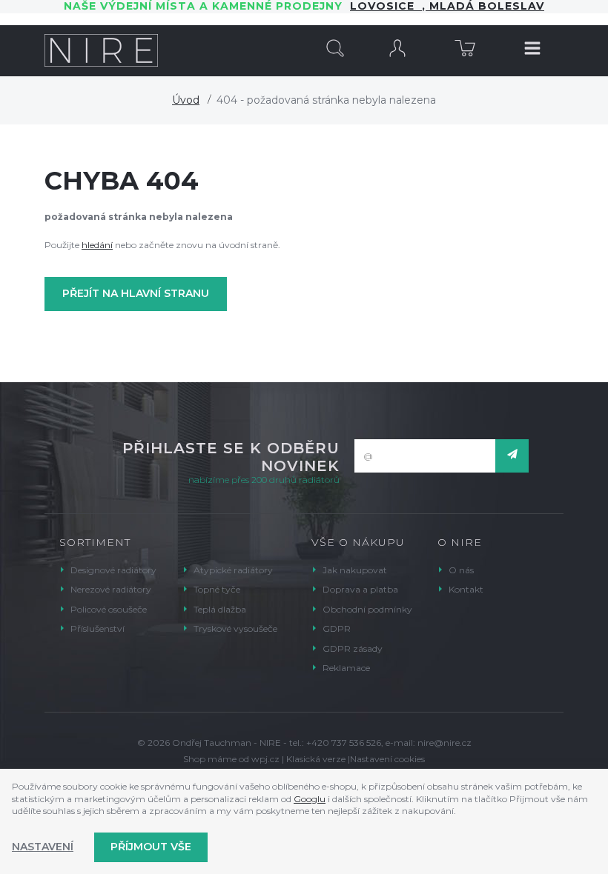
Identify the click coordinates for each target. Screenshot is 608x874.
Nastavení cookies (387, 758)
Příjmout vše (150, 846)
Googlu (310, 798)
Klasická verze (316, 758)
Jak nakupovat (355, 570)
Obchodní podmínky (367, 609)
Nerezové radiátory (110, 589)
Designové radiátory (113, 570)
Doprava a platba (360, 589)
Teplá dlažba (220, 609)
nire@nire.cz (444, 742)
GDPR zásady (353, 648)
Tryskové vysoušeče (235, 628)
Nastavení (42, 846)
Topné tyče (217, 589)
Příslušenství (97, 628)
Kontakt (466, 589)
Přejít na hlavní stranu (135, 293)
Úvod (185, 100)
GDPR (337, 628)
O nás (461, 570)
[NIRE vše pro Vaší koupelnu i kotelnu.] (101, 50)
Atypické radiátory (233, 570)
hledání (97, 244)
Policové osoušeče (108, 609)
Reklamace (346, 667)
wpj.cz (265, 758)
